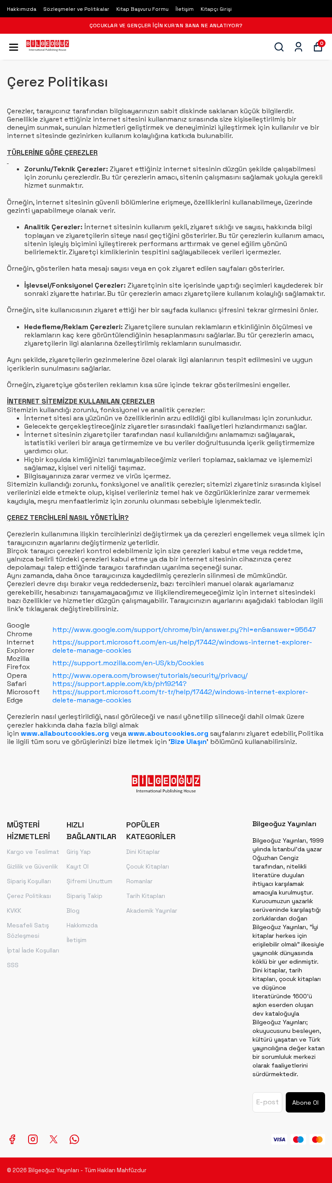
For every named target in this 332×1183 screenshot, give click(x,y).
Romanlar (139, 881)
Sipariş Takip (84, 896)
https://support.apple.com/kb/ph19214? (119, 683)
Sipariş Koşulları (29, 881)
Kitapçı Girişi (216, 9)
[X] (53, 1139)
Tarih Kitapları (145, 896)
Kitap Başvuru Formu (142, 9)
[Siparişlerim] (298, 47)
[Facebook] (12, 1139)
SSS (13, 965)
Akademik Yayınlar (151, 910)
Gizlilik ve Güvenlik (32, 866)
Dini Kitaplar (143, 852)
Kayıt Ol (78, 866)
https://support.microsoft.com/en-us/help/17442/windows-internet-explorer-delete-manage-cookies (182, 646)
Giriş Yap (79, 852)
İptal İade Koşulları (33, 950)
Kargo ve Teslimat (33, 852)
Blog (73, 910)
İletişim (185, 9)
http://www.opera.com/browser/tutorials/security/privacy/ (150, 675)
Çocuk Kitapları (147, 866)
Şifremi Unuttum (89, 881)
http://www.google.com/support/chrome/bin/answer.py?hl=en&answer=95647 (184, 629)
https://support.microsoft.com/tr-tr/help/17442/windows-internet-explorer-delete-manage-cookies (180, 696)
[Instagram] (33, 1139)
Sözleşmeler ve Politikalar (76, 9)
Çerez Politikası (29, 896)
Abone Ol (305, 1102)
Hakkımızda (21, 9)
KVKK (14, 910)
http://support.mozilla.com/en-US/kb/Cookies (128, 662)
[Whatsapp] (74, 1139)
